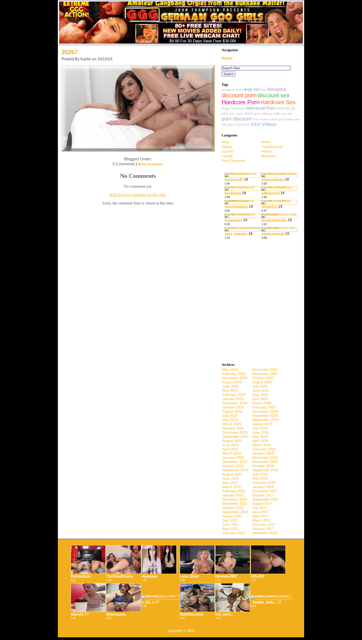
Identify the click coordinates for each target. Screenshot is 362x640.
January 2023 (233, 457)
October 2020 (263, 378)
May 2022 (230, 483)
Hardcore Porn (241, 102)
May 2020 (260, 395)
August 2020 (262, 382)
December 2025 (234, 378)
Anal (225, 142)
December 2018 (265, 457)
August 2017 (262, 503)
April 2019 (260, 441)
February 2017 (264, 524)
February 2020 (264, 407)
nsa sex (287, 114)
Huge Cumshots (233, 108)
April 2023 (230, 449)
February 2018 (264, 483)
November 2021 (234, 503)
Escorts (227, 151)
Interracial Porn (261, 108)
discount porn (239, 95)
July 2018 (259, 474)
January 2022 (233, 495)
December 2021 (234, 499)
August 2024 (232, 411)
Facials (227, 156)
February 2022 (234, 491)
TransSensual (271, 147)
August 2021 (232, 516)
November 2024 (234, 403)
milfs (276, 114)
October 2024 (233, 407)
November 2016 (265, 533)
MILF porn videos (258, 114)
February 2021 (234, 533)
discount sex (274, 95)
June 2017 (260, 512)
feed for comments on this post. (138, 195)
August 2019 (262, 424)
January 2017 (263, 529)
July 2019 (259, 428)
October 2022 (233, 466)
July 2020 (259, 386)
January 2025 (233, 399)
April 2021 (230, 529)
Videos (266, 151)
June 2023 (230, 445)
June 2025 (230, 386)
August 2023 (232, 441)
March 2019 (261, 445)
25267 (70, 52)
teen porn (278, 119)
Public (265, 142)
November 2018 (265, 462)
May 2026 (230, 369)
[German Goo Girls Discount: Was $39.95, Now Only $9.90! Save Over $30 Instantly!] (181, 43)
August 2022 (232, 474)
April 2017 (260, 516)
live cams (236, 114)
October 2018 (263, 466)
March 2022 (231, 487)
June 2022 (230, 478)
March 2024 (231, 424)
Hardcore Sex (278, 102)
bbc (263, 90)
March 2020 (261, 403)
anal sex (252, 89)
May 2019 (260, 436)
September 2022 (235, 470)
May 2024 (230, 420)
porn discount (236, 118)
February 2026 (234, 374)
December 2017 (265, 491)
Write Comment (150, 164)
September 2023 (235, 436)
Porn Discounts (233, 161)
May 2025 (230, 390)
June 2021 (230, 524)
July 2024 (229, 416)
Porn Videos (261, 119)
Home (227, 58)
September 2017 (265, 499)
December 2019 (265, 411)
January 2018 (263, 487)
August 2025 (232, 382)
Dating (227, 147)
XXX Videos (263, 124)
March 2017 (261, 520)
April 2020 (260, 399)
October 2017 (263, 495)
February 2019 (264, 449)
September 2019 (265, 420)
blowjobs (276, 89)
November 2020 (265, 374)
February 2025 (234, 395)
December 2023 (234, 432)
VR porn (228, 125)
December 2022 (234, 462)
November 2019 (265, 416)
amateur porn (232, 90)
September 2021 (235, 512)
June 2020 (260, 390)
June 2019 (260, 432)
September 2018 (265, 470)
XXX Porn (242, 125)
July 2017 (259, 508)
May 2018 (260, 478)
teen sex (293, 119)
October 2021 (233, 508)
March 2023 (231, 453)
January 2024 (233, 428)
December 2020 (265, 369)
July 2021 (229, 520)
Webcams (269, 156)
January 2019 (263, 453)
